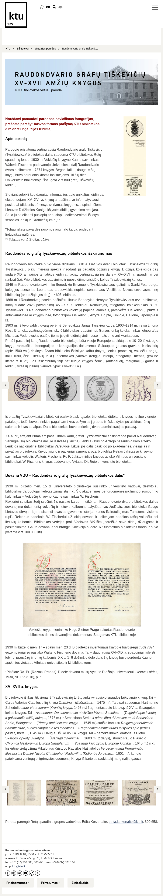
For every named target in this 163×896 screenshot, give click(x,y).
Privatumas (49, 883)
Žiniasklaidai (80, 883)
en (48, 6)
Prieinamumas (16, 883)
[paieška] (54, 6)
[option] (24, 388)
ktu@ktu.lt (18, 866)
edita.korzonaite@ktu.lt (126, 822)
